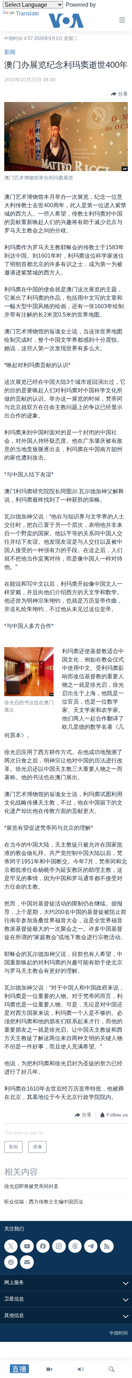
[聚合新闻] (106, 1246)
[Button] (119, 94)
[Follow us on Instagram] (58, 1246)
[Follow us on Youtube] (26, 1246)
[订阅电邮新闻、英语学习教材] (26, 1262)
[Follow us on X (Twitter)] (11, 1246)
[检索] (111, 1369)
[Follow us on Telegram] (91, 1246)
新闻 (9, 52)
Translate (27, 13)
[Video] (49, 1369)
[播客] (11, 1262)
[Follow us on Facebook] (43, 1246)
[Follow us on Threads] (75, 1246)
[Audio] (80, 1369)
